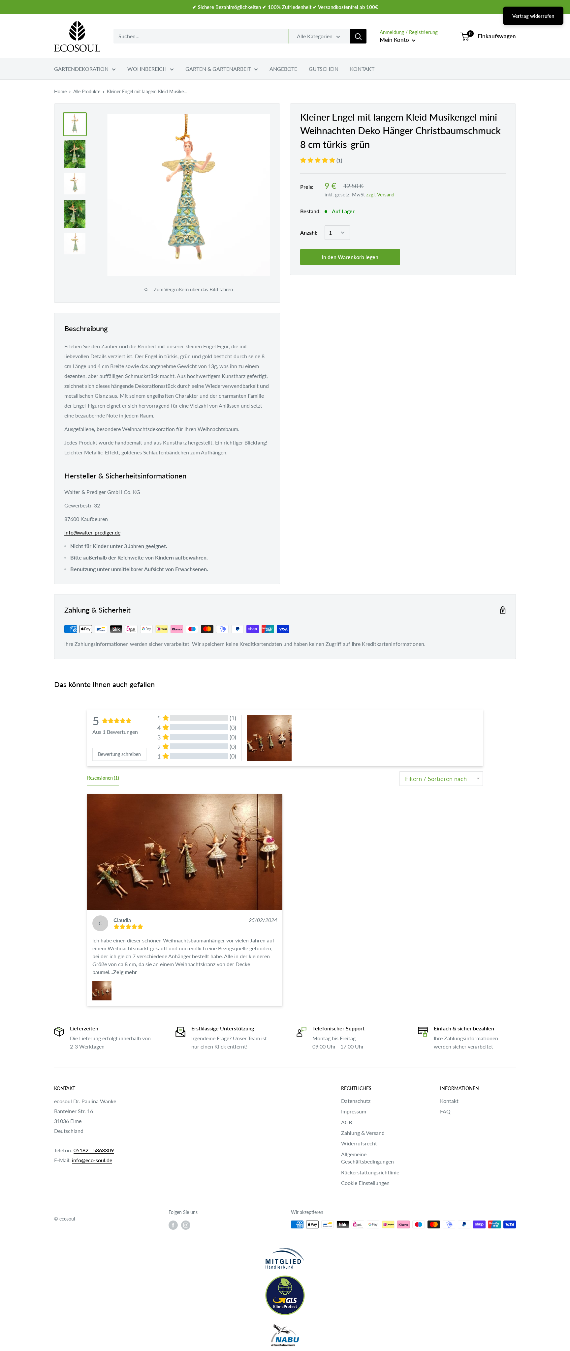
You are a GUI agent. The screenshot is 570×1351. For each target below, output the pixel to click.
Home (60, 91)
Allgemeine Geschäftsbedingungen (367, 1157)
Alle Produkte (86, 91)
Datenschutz (355, 1101)
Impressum (353, 1111)
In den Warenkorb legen (350, 257)
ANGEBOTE (283, 69)
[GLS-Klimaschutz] (285, 1295)
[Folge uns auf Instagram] (185, 1225)
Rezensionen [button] (103, 778)
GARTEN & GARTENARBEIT (218, 69)
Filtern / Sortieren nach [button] (436, 779)
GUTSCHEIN (323, 69)
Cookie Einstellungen (365, 1183)
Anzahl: (308, 232)
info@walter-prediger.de (92, 532)
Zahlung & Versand (363, 1133)
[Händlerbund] (285, 1258)
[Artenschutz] (285, 1335)
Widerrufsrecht (359, 1143)
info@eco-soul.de (92, 1160)
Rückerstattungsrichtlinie (370, 1172)
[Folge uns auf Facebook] (173, 1225)
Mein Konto (395, 39)
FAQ (445, 1111)
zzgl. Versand (380, 194)
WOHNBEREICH (147, 69)
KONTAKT (362, 69)
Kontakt (449, 1101)
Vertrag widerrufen (533, 16)
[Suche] (358, 36)
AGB (346, 1122)
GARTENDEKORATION (81, 69)
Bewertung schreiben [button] (119, 754)
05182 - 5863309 (94, 1150)
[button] (184, 852)
